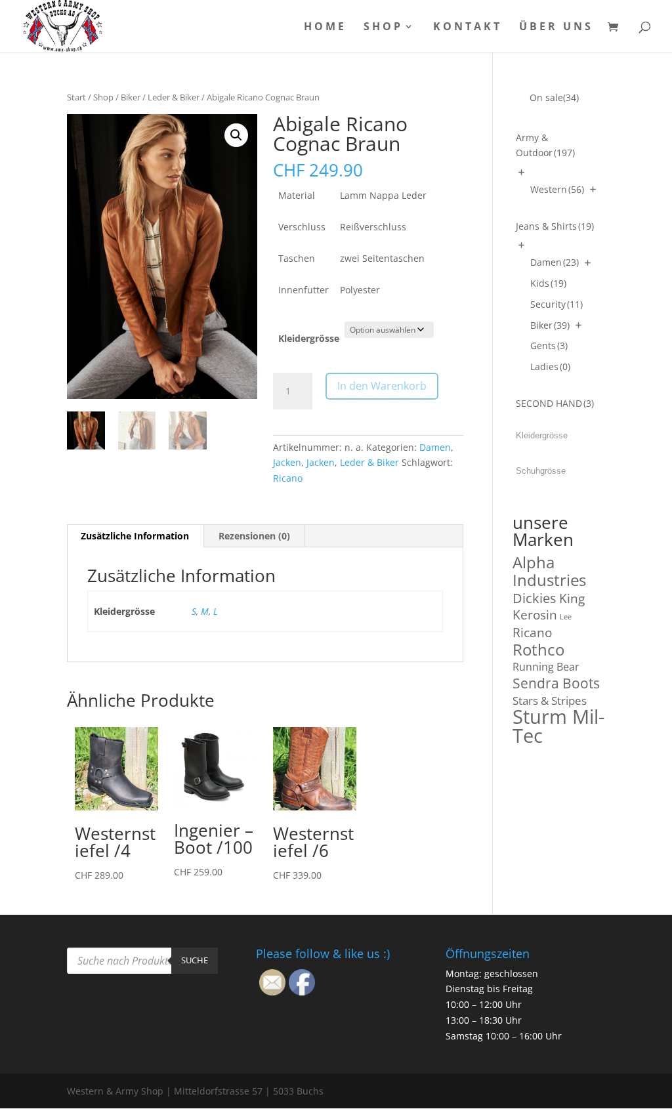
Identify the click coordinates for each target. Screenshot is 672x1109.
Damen (435, 447)
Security (556, 304)
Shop (383, 27)
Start (76, 97)
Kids (548, 283)
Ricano (288, 478)
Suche (194, 960)
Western (557, 189)
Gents (549, 345)
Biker (130, 97)
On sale (554, 97)
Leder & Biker (174, 97)
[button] (236, 135)
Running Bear (546, 666)
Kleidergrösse (308, 338)
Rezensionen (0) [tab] (254, 536)
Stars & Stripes (550, 700)
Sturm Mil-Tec (558, 726)
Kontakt (467, 27)
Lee (566, 616)
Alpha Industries (549, 571)
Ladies (550, 366)
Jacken (287, 462)
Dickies (534, 598)
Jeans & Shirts (555, 226)
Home (325, 27)
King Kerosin (549, 606)
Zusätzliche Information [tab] (135, 536)
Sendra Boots (556, 682)
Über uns (556, 27)
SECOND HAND (555, 403)
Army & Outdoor (545, 145)
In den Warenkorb (382, 386)
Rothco (538, 649)
